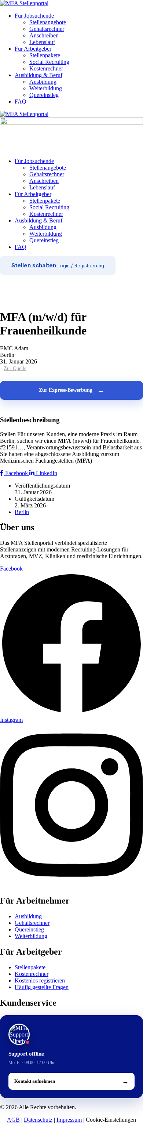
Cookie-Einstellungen (111, 1120)
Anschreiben (44, 35)
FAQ (20, 101)
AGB (13, 1120)
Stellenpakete (44, 55)
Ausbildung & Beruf (38, 75)
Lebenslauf (42, 42)
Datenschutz (38, 1120)
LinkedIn (45, 473)
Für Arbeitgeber (33, 49)
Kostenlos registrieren (40, 980)
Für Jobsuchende (34, 15)
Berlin (22, 512)
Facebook (16, 473)
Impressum (69, 1120)
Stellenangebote (47, 22)
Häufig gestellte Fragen (42, 987)
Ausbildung (42, 82)
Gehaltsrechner (46, 29)
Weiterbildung (45, 88)
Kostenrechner (46, 68)
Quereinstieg (44, 95)
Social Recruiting (49, 62)
